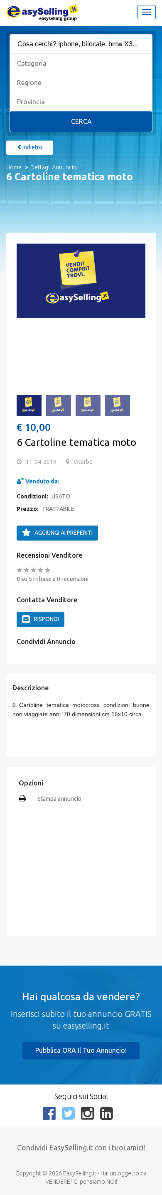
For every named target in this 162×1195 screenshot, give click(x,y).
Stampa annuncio (59, 798)
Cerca (81, 121)
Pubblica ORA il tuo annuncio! (81, 1050)
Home (14, 167)
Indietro (31, 147)
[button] (27, 285)
